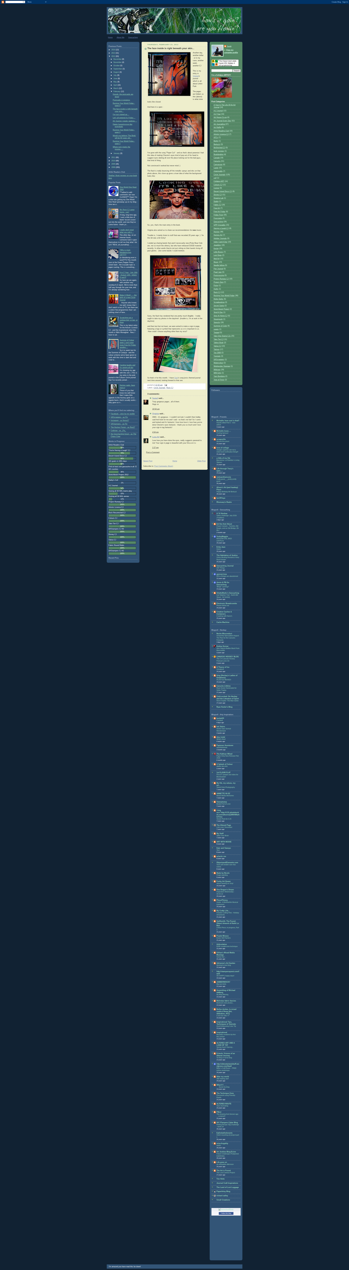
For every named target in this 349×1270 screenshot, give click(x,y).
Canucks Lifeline (223, 686)
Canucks (217, 161)
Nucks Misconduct (224, 634)
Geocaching (133, 37)
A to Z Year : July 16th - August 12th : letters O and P (128, 275)
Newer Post (147, 461)
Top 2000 (217, 353)
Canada (217, 158)
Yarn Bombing (219, 376)
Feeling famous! (222, 433)
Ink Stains (220, 727)
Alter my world (222, 1077)
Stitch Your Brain (222, 836)
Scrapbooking (219, 302)
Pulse (216, 285)
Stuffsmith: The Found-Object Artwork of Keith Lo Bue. (227, 923)
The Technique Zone (225, 1093)
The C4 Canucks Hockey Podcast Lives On (225, 660)
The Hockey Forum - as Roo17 (123, 427)
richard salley (222, 1196)
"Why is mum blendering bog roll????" (125, 252)
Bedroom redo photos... (225, 1003)
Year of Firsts (219, 380)
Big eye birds (221, 984)
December (117, 59)
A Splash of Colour (224, 764)
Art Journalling (219, 124)
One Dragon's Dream (225, 890)
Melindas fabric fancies (226, 1001)
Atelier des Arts (222, 766)
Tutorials (217, 356)
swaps (216, 329)
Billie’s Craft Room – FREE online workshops (226, 1069)
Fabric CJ (217, 205)
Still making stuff (222, 1079)
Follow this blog (226, 1213)
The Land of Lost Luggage (227, 1187)
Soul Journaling (222, 1106)
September (118, 69)
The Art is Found (223, 1171)
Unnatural (220, 669)
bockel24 (220, 718)
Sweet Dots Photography (225, 787)
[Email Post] (165, 385)
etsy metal (220, 737)
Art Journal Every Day (222, 121)
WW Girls (217, 373)
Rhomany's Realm (224, 502)
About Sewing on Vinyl (224, 883)
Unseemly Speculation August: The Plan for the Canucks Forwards (227, 638)
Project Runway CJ (221, 279)
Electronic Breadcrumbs (226, 603)
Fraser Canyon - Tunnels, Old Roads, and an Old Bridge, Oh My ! (227, 528)
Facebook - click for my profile (123, 414)
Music (216, 262)
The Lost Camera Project (225, 1173)
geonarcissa (221, 574)
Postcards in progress (121, 100)
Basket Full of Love (223, 804)
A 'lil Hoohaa (221, 513)
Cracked (219, 720)
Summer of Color (220, 326)
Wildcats (217, 370)
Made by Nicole (222, 873)
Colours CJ (218, 185)
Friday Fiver (218, 215)
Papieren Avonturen (224, 745)
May (115, 82)
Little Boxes (218, 252)
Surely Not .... (221, 957)
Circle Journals (159, 388)
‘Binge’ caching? (222, 587)
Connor (216, 188)
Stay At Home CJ (220, 316)
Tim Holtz (220, 1179)
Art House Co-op (220, 117)
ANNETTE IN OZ (223, 794)
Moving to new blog (223, 965)
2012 (113, 56)
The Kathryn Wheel (224, 754)
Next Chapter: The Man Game (227, 701)
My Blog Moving (222, 995)
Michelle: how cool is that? (227, 421)
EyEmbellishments (224, 1133)
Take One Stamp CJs (222, 336)
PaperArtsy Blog (223, 1191)
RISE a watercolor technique (227, 946)
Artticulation (221, 944)
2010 (113, 161)
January (116, 153)
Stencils (217, 322)
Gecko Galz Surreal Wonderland (223, 730)
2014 (113, 50)
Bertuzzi (217, 144)
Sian (176, 378)
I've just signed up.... (121, 114)
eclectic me (221, 856)
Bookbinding (218, 154)
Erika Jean (220, 547)
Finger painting (222, 875)
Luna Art (156, 437)
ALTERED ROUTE (223, 1104)
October (116, 66)
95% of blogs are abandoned (227, 576)
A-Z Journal (218, 111)
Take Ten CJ (219, 339)
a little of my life (223, 458)
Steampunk (218, 319)
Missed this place (222, 441)
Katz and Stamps (223, 848)
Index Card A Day (220, 242)
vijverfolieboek (221, 747)
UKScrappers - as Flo (119, 417)
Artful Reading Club (221, 131)
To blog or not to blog (224, 1058)
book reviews (219, 151)
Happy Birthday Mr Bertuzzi (226, 492)
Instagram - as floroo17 (120, 420)
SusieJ (155, 398)
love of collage (222, 448)
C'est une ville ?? (222, 1016)
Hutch (218, 549)
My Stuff (219, 833)
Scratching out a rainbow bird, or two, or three (129, 320)
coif (215, 178)
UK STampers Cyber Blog (227, 1123)
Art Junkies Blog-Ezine (226, 1152)
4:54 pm (155, 432)
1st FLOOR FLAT (223, 773)
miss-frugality (222, 1143)
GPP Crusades (219, 225)
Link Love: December (224, 827)
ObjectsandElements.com (227, 863)
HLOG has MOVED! (223, 680)
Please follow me (222, 606)
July (115, 75)
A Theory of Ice (222, 667)
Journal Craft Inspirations (227, 1183)
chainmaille (218, 171)
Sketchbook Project (221, 309)
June (115, 78)
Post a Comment (153, 452)
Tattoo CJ (217, 346)
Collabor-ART (219, 181)
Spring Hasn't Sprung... (225, 1047)
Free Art (217, 208)
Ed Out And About (224, 524)
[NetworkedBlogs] (226, 1209)
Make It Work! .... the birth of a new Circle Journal (128, 297)
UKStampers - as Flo (119, 424)
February (117, 91)
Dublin (216, 201)
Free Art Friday (219, 212)
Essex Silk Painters (223, 938)
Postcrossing (219, 275)
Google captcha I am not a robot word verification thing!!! (227, 451)
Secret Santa (219, 306)
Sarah (229, 46)
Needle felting (219, 265)
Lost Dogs (218, 255)
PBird (218, 1112)
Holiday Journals (220, 238)
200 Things (220, 568)
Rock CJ (169, 388)
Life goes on (221, 1162)
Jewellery (217, 245)
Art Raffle (217, 127)
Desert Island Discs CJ (223, 191)
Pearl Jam (218, 272)
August (116, 72)
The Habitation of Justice (226, 555)
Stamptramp (221, 802)
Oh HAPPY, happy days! (225, 976)
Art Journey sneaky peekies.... (125, 121)
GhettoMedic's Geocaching (227, 593)
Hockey (217, 232)
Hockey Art (218, 235)
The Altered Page (223, 825)
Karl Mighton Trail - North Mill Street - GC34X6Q (227, 596)
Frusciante (218, 218)
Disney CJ (218, 195)
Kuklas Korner (222, 646)
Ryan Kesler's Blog (224, 707)
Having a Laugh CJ (221, 228)
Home (110, 37)
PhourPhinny (222, 900)
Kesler (216, 249)
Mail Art (217, 259)
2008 (113, 167)
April (115, 85)
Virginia (196, 76)
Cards (216, 168)
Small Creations (223, 1200)
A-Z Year (217, 114)
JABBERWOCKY (223, 982)
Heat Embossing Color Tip (226, 1026)
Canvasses (218, 165)
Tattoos (216, 349)
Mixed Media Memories (225, 796)
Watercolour (218, 363)
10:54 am (156, 409)
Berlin (216, 141)
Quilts (216, 289)
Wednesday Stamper (222, 366)
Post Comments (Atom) (163, 466)
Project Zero (218, 282)
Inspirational (221, 1032)
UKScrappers (219, 360)
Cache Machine (222, 622)
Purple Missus (222, 936)
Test (217, 850)
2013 (113, 53)
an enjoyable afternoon (225, 1164)
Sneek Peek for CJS (223, 819)
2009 (113, 164)
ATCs (216, 138)
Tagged (216, 333)
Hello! (218, 1145)
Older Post (201, 461)
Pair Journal (218, 269)
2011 (113, 157)
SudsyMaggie (222, 537)
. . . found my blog (222, 1087)
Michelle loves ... (223, 431)
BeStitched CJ (219, 148)
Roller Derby (218, 299)
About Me (120, 37)
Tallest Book (218, 343)
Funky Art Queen (223, 881)
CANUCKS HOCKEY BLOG (227, 657)
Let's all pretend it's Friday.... (124, 118)
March (116, 88)
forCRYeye (220, 498)
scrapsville (221, 439)
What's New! (221, 739)
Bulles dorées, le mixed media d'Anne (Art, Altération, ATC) (226, 1011)
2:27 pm (155, 448)
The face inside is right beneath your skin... (170, 48)
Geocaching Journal (225, 566)
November (117, 62)
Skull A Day (218, 312)
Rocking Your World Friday (224, 296)
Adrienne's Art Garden (225, 963)
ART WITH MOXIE (223, 842)
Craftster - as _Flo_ (118, 431)
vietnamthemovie (223, 477)
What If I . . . (221, 1085)
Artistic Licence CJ (221, 134)
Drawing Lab (218, 198)
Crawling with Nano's (224, 616)
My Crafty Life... (223, 911)
